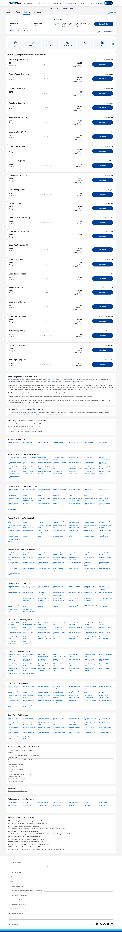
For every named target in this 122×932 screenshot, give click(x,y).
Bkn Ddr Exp (14, 190)
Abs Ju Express (15, 59)
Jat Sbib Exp (14, 345)
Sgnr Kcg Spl (14, 132)
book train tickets (16, 379)
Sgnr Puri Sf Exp (16, 245)
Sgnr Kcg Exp (14, 146)
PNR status (51, 381)
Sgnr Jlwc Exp (15, 316)
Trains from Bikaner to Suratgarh (17, 791)
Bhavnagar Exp (15, 175)
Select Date (102, 64)
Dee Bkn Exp (14, 161)
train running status (72, 381)
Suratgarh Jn (13, 65)
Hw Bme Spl (14, 287)
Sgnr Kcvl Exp (15, 259)
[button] (90, 24)
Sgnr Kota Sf (14, 302)
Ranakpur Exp (15, 103)
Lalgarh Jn (79, 65)
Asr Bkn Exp (14, 331)
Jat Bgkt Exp (14, 88)
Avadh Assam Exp (17, 74)
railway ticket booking (31, 412)
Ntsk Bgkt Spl (15, 360)
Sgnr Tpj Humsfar (16, 218)
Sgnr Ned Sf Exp (16, 231)
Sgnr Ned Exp (15, 274)
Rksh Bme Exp (15, 117)
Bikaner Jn (79, 195)
